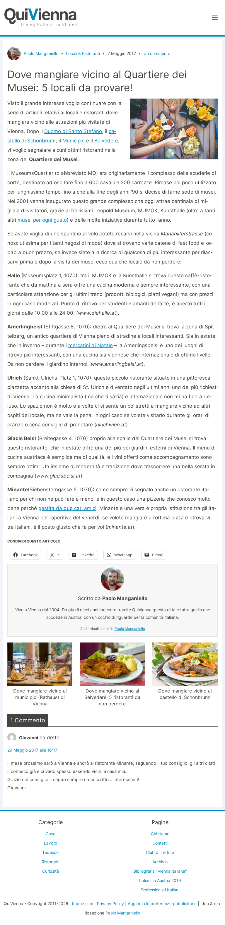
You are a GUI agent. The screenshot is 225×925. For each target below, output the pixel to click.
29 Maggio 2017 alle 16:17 (32, 749)
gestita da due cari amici (67, 508)
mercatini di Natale (90, 345)
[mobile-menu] (214, 17)
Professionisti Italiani (160, 889)
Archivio (160, 861)
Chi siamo (160, 833)
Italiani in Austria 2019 (160, 880)
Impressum (82, 903)
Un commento (157, 53)
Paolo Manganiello (41, 53)
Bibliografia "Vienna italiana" (160, 871)
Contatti (160, 842)
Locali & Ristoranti (83, 53)
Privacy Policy (110, 903)
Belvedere (106, 141)
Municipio (73, 141)
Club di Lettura (160, 852)
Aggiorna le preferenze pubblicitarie (162, 903)
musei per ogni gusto (42, 220)
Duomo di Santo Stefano (73, 131)
